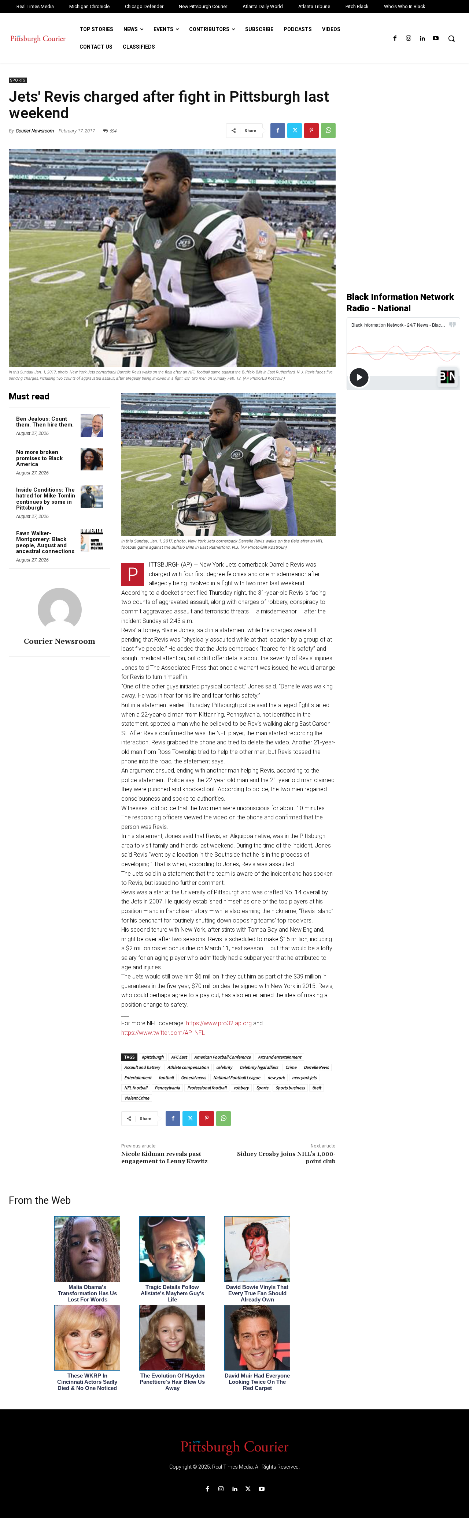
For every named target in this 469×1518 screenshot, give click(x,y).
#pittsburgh (153, 1057)
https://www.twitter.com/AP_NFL (163, 1032)
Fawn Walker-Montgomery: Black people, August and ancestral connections (45, 542)
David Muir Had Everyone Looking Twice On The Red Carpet (257, 1381)
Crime (290, 1067)
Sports (17, 80)
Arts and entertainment (279, 1057)
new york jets (304, 1077)
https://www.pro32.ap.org (219, 1023)
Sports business (290, 1087)
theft (316, 1087)
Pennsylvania (167, 1087)
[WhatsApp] (328, 130)
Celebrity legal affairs (259, 1067)
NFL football (135, 1087)
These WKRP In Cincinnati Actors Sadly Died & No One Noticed (87, 1381)
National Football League (236, 1077)
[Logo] (234, 1447)
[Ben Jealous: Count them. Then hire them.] (92, 425)
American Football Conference (222, 1057)
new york (276, 1077)
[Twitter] (294, 130)
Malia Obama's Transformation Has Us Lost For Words (87, 1293)
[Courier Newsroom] (60, 610)
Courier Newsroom (35, 131)
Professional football (206, 1087)
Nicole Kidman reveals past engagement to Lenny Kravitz (164, 1157)
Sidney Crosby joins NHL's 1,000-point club (286, 1157)
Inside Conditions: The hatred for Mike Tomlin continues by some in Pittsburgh (45, 498)
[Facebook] (395, 39)
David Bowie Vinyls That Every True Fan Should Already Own (257, 1293)
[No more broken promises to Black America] (92, 459)
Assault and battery (142, 1067)
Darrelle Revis (316, 1067)
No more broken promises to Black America (39, 458)
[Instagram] (408, 39)
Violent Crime (136, 1098)
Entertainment (137, 1077)
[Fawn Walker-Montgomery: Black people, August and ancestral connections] (92, 540)
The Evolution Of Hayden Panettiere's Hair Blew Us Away (172, 1381)
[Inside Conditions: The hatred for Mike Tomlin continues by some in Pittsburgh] (92, 496)
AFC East (179, 1057)
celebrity (224, 1067)
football (166, 1077)
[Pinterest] (311, 130)
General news (193, 1077)
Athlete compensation (188, 1067)
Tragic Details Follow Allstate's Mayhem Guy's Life (172, 1293)
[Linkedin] (422, 39)
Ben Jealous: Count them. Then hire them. (45, 422)
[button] (451, 38)
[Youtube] (436, 39)
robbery (241, 1087)
